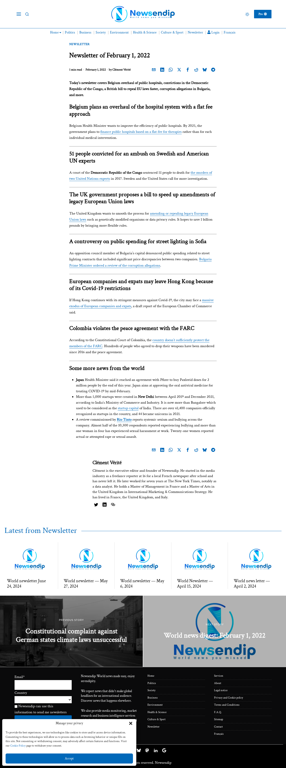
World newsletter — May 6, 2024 (142, 583)
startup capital (128, 408)
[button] (130, 723)
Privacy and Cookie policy (228, 698)
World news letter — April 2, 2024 (252, 583)
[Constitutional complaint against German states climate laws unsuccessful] (71, 631)
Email (20, 676)
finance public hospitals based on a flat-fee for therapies (141, 131)
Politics (151, 683)
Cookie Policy (18, 746)
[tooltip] (153, 69)
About (217, 683)
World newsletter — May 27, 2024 (86, 583)
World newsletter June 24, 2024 (26, 583)
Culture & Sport (156, 719)
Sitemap (218, 719)
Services (218, 676)
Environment (155, 705)
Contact (218, 727)
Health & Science (156, 712)
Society (151, 690)
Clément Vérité (121, 70)
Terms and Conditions (227, 705)
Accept (69, 758)
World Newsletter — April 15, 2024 (195, 583)
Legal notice (220, 690)
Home (150, 676)
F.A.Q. (218, 712)
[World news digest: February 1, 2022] (214, 631)
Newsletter (79, 44)
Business (152, 698)
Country (21, 692)
